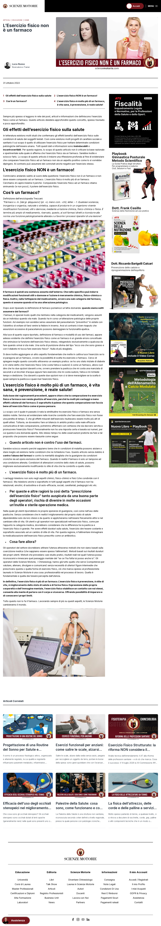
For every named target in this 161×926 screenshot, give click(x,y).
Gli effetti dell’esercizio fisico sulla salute (28, 95)
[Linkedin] (88, 919)
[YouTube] (83, 919)
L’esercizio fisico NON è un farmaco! (77, 95)
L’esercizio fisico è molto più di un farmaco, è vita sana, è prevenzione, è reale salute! (81, 103)
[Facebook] (72, 919)
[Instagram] (77, 919)
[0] (121, 6)
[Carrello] (121, 6)
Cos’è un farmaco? (16, 101)
